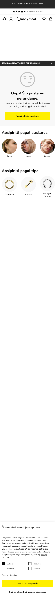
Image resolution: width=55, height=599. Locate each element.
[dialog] (27, 560)
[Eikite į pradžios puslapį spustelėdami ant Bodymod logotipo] (27, 19)
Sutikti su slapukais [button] (27, 583)
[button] (27, 577)
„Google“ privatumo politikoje (33, 548)
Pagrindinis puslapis (27, 116)
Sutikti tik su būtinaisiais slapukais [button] (27, 592)
